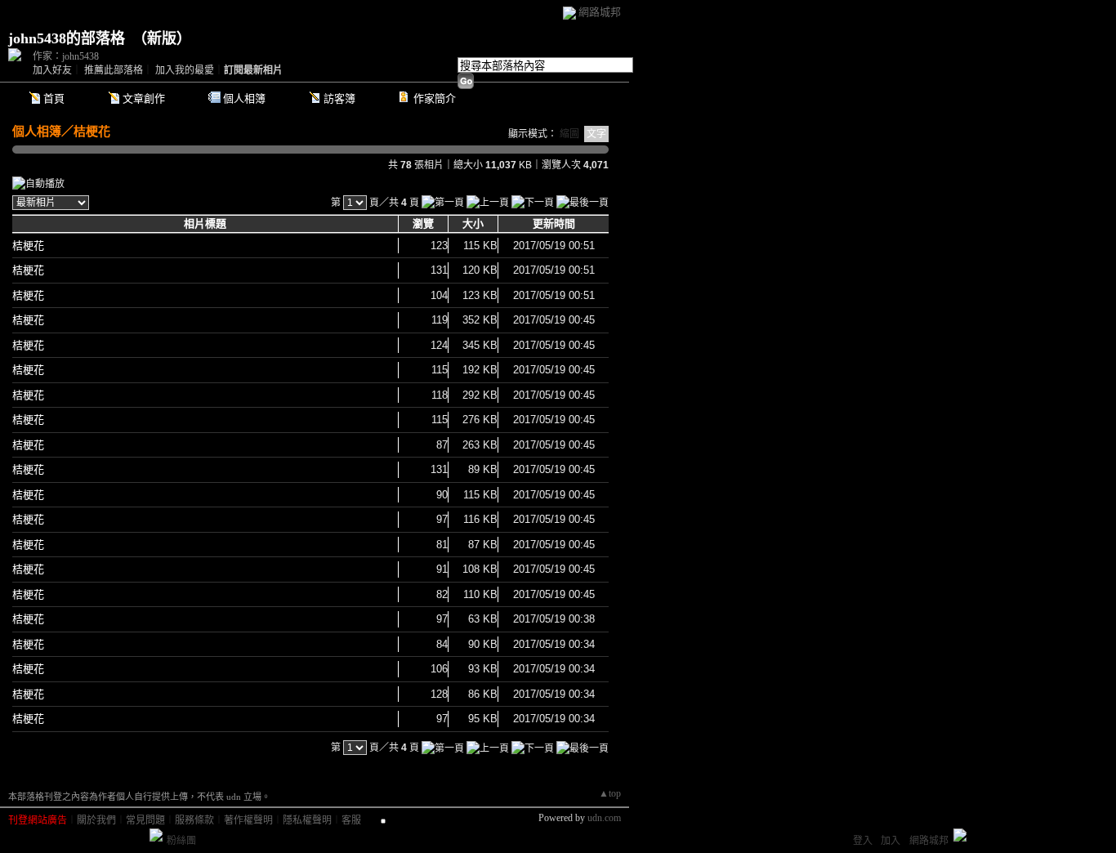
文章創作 (144, 98)
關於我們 (96, 820)
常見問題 (145, 820)
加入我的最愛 (184, 70)
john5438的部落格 (66, 38)
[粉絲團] (156, 835)
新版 (161, 38)
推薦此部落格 (113, 70)
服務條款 (194, 820)
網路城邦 (599, 12)
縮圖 (569, 134)
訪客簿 (339, 98)
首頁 (54, 98)
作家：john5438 (66, 56)
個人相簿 (244, 98)
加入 (890, 840)
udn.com (604, 818)
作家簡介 (434, 98)
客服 (351, 820)
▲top (610, 793)
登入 (863, 840)
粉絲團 (181, 840)
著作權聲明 (248, 820)
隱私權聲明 (307, 820)
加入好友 (52, 70)
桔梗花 (92, 131)
